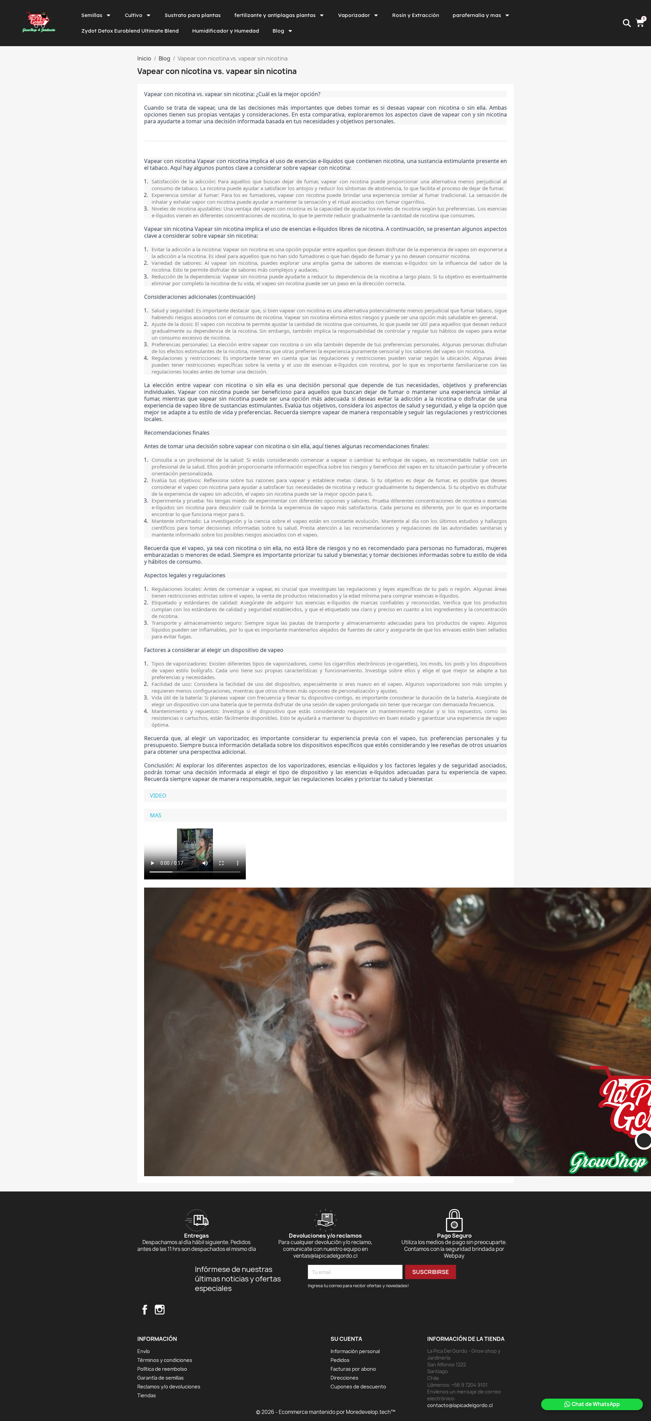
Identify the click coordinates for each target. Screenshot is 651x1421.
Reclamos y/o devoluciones (168, 1386)
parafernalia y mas (477, 15)
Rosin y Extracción (415, 15)
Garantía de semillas (160, 1377)
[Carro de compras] (641, 23)
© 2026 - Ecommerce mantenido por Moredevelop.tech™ (325, 1412)
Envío (143, 1351)
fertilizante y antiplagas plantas (275, 15)
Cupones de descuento (358, 1386)
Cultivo (133, 15)
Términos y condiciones (164, 1360)
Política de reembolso (162, 1369)
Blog (278, 31)
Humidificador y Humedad (225, 31)
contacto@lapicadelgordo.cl (460, 1405)
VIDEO (158, 795)
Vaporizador (354, 15)
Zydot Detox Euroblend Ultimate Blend (130, 31)
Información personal (355, 1351)
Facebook (145, 1309)
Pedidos (340, 1360)
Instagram (159, 1309)
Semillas (91, 15)
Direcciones (344, 1377)
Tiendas (146, 1395)
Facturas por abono (353, 1369)
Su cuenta (346, 1339)
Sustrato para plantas (193, 15)
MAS (155, 815)
